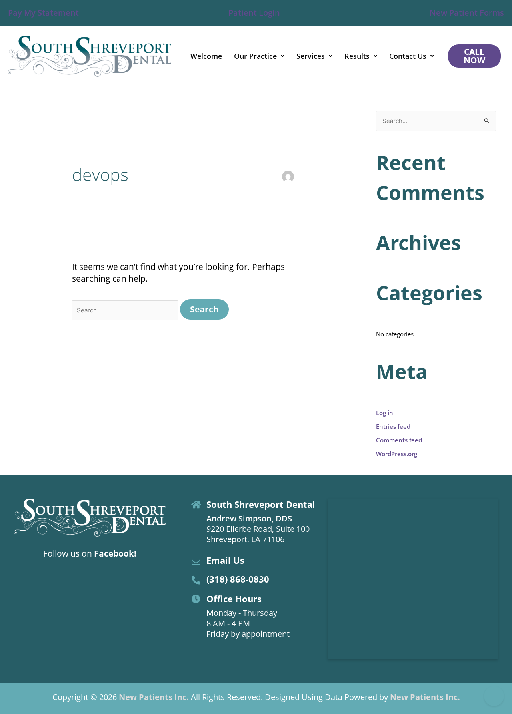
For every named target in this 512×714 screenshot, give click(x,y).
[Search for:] (126, 309)
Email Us (225, 560)
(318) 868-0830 (237, 579)
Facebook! (115, 553)
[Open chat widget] (494, 696)
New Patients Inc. (154, 697)
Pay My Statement (43, 12)
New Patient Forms (467, 12)
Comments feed (399, 440)
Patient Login (254, 12)
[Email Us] (196, 561)
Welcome (206, 56)
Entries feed (393, 426)
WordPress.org (396, 454)
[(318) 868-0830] (196, 580)
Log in (384, 413)
